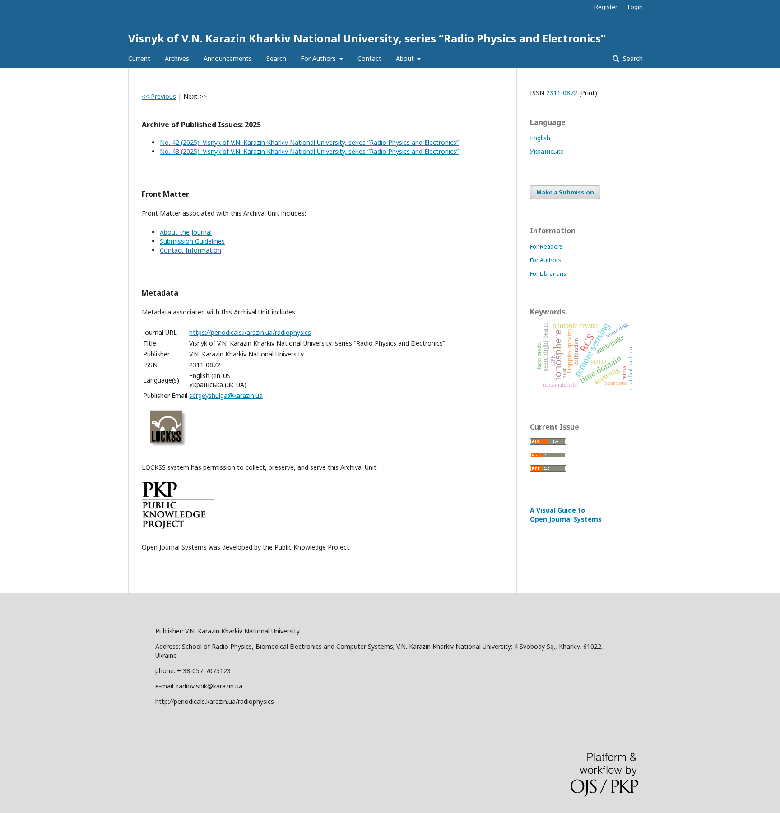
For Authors (319, 58)
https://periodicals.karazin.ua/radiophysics (250, 332)
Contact (369, 58)
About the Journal (186, 232)
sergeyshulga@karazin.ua (226, 395)
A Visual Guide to (566, 514)
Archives (177, 58)
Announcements (228, 58)
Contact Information (190, 250)
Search (276, 58)
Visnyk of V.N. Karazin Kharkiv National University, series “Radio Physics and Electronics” (367, 38)
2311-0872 (561, 92)
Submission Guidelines (192, 241)
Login (635, 7)
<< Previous (159, 96)
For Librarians (548, 273)
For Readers (546, 246)
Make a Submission (565, 192)
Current (139, 58)
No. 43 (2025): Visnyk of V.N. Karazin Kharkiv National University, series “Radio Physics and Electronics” (309, 151)
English (540, 138)
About (406, 58)
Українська (547, 151)
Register (606, 7)
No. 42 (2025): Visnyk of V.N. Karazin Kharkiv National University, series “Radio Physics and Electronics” (309, 142)
